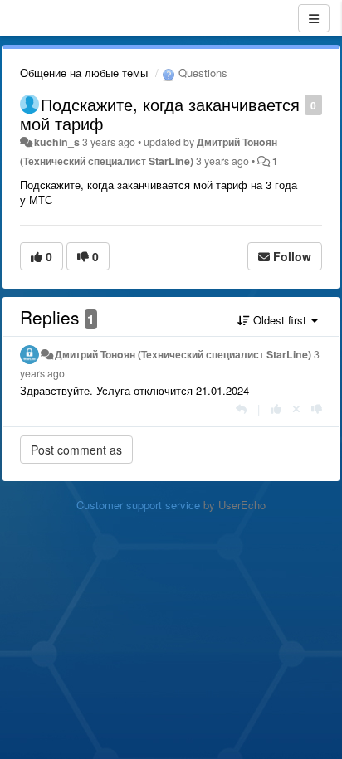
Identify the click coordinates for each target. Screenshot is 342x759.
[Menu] (314, 18)
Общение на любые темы (84, 72)
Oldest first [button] (280, 320)
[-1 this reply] (316, 408)
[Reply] (241, 408)
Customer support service (138, 505)
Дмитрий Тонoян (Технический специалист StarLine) (183, 354)
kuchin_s (57, 141)
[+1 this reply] (276, 408)
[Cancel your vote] (296, 408)
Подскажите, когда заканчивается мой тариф (160, 113)
